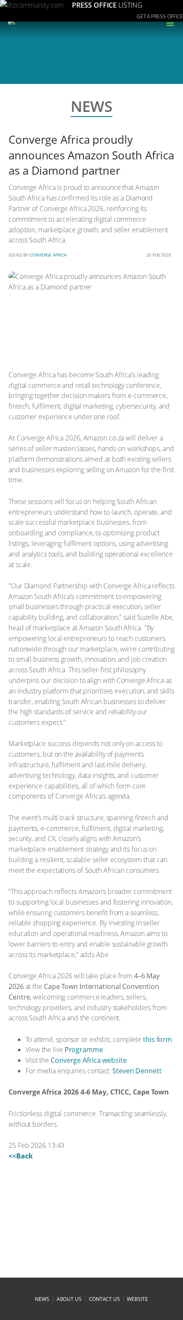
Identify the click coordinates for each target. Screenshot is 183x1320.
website (137, 1299)
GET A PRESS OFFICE (160, 16)
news (42, 1299)
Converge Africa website (89, 1060)
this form (157, 1039)
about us (69, 1299)
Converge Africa (47, 255)
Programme (84, 1049)
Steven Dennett (137, 1070)
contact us (104, 1299)
